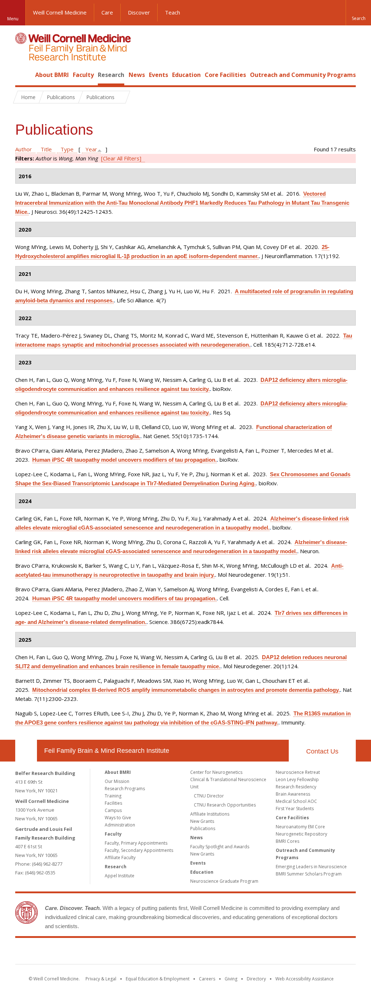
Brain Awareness (293, 794)
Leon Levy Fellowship (297, 779)
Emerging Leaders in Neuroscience (311, 867)
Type (67, 149)
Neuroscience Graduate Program (224, 881)
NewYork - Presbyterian (246, 952)
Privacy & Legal (101, 979)
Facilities (113, 803)
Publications (202, 828)
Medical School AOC (296, 801)
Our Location (26, 751)
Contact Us (322, 751)
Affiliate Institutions (209, 814)
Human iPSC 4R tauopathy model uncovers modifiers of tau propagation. (124, 460)
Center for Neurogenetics (216, 772)
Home (23, 74)
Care (107, 12)
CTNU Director (209, 796)
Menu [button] (12, 19)
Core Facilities (225, 75)
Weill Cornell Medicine (60, 12)
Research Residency (296, 787)
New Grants (202, 821)
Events (158, 75)
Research (111, 75)
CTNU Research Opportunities (225, 805)
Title (46, 149)
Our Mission (117, 781)
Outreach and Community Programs (303, 75)
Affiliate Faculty (120, 857)
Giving (231, 979)
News (137, 75)
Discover (139, 12)
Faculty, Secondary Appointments (139, 850)
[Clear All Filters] (121, 158)
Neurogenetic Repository (301, 834)
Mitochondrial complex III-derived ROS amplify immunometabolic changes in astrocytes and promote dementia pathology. (186, 690)
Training (113, 796)
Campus (113, 810)
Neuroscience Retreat (298, 772)
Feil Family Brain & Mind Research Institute (106, 750)
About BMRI (52, 75)
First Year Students (295, 808)
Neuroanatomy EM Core (300, 827)
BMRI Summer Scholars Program (309, 874)
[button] (358, 12)
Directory (256, 979)
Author (23, 149)
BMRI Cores (287, 841)
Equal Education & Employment (157, 979)
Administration (120, 825)
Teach (172, 12)
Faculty (83, 75)
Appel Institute (119, 876)
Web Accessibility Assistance (304, 979)
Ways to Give (118, 818)
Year (91, 149)
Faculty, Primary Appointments (136, 843)
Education (186, 75)
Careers (207, 979)
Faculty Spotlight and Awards (219, 847)
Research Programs (125, 788)
